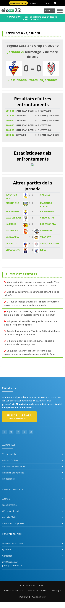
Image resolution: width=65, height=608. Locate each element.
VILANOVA (45, 236)
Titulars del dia (9, 454)
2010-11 (10, 110)
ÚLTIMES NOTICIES (31, 19)
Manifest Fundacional (12, 543)
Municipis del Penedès (13, 472)
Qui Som (6, 549)
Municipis (34, 3)
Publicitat (23, 596)
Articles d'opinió (10, 460)
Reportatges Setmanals (13, 466)
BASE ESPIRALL (13, 217)
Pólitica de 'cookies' (37, 590)
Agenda (6, 498)
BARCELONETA (48, 224)
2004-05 (10, 130)
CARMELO (45, 194)
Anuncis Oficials (10, 517)
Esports (49, 10)
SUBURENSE (46, 230)
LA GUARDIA (12, 236)
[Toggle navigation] (59, 11)
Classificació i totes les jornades (32, 80)
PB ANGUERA (47, 211)
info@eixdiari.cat (10, 561)
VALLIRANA (12, 230)
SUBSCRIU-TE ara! (18, 3)
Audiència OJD (39, 596)
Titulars (47, 3)
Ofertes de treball (10, 511)
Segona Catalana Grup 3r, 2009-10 (41, 17)
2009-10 (10, 120)
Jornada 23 (16, 52)
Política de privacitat (14, 590)
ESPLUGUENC (13, 249)
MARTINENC (12, 203)
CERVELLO (11, 243)
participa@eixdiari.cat (12, 565)
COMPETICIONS (14, 17)
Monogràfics (8, 478)
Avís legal (56, 590)
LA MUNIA (11, 224)
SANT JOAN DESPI (49, 243)
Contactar (7, 555)
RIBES (43, 249)
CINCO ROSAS (47, 217)
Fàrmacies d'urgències (13, 523)
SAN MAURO (12, 211)
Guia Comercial (9, 504)
